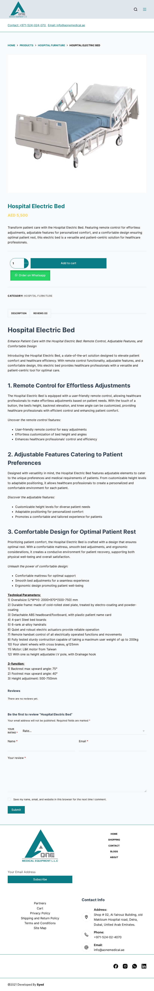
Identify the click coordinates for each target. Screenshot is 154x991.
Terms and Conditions (40, 923)
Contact (114, 845)
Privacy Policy (40, 913)
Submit (16, 809)
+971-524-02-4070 (108, 937)
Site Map (40, 928)
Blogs (114, 851)
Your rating (13, 731)
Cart (40, 908)
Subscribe (40, 879)
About (114, 857)
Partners (40, 903)
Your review (17, 758)
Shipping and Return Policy (40, 918)
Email (83, 741)
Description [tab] (18, 313)
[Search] (135, 9)
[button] (58, 275)
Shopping (114, 839)
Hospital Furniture (38, 295)
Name (13, 741)
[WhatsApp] (134, 966)
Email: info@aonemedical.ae (66, 25)
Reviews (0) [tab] (40, 313)
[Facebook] (115, 966)
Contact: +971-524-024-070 (27, 25)
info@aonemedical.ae (109, 950)
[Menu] (144, 9)
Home (114, 833)
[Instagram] (125, 966)
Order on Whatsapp (32, 275)
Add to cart (68, 263)
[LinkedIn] (144, 966)
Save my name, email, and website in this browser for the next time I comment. (59, 799)
